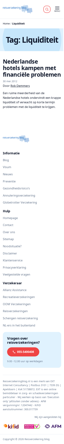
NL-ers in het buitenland (19, 325)
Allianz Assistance (14, 290)
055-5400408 (25, 352)
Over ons (9, 232)
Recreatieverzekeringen (19, 297)
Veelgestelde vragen (16, 274)
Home (6, 23)
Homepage (10, 218)
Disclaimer (10, 253)
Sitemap (8, 239)
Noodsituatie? (12, 246)
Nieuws (8, 174)
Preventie (9, 181)
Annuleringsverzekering (19, 195)
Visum (7, 167)
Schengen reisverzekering (20, 318)
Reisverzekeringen (15, 311)
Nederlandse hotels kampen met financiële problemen (32, 68)
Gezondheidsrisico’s (16, 188)
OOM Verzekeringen (17, 304)
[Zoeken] (46, 9)
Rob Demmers (20, 86)
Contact (8, 225)
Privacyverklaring (14, 267)
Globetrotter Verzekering (20, 202)
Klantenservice (13, 260)
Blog (6, 160)
